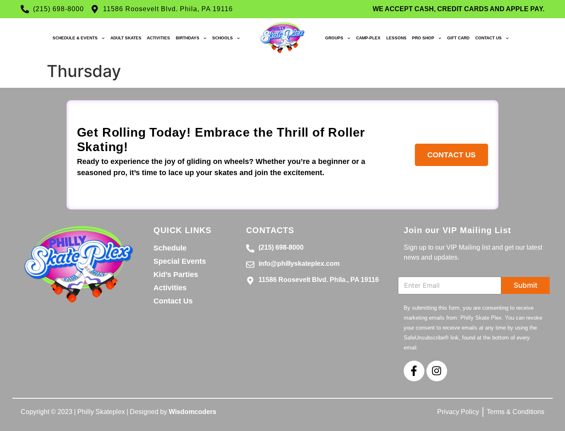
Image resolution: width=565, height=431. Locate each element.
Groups (334, 38)
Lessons (396, 38)
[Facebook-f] (414, 371)
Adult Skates (125, 38)
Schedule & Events (75, 38)
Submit (525, 285)
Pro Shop (423, 38)
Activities (158, 38)
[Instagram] (436, 371)
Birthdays (187, 38)
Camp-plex (368, 38)
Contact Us (488, 38)
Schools (222, 38)
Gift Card (458, 38)
